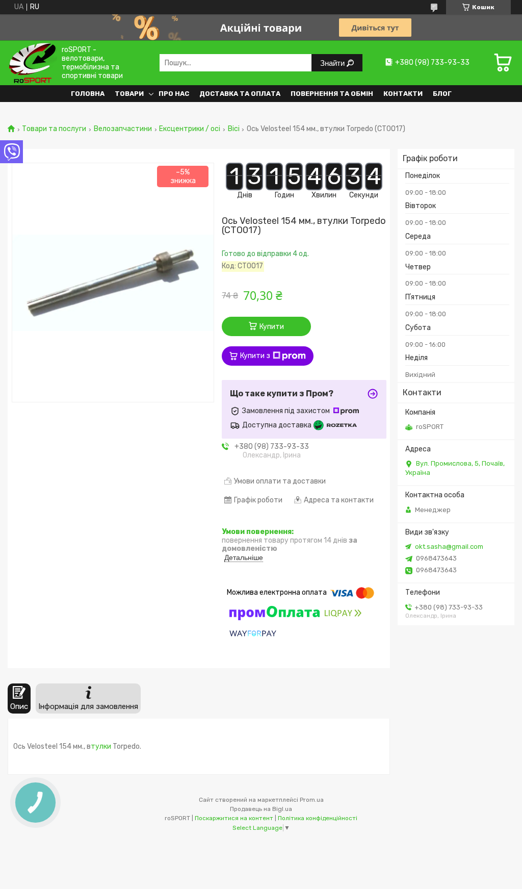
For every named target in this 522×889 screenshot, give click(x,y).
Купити (271, 326)
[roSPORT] (32, 62)
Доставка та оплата (239, 93)
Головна (88, 93)
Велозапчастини (123, 129)
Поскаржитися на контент (234, 818)
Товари (129, 93)
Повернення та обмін (332, 93)
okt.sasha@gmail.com (449, 546)
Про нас (174, 93)
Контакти (403, 93)
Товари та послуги (54, 129)
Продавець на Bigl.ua (261, 808)
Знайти (333, 63)
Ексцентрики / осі (189, 129)
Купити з (255, 355)
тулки (102, 746)
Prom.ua (312, 799)
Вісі (234, 129)
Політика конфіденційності (317, 818)
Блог (442, 93)
